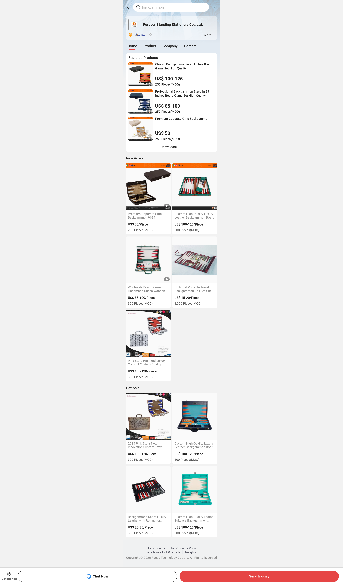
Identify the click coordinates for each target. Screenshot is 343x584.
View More (169, 147)
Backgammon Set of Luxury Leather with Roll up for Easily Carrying (147, 518)
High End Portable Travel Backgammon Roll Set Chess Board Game (194, 289)
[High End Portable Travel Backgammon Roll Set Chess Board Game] (194, 259)
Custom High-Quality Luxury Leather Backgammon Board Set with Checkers (194, 215)
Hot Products (156, 548)
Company (170, 45)
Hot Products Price (183, 548)
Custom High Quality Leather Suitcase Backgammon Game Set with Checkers (194, 518)
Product (149, 45)
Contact (190, 45)
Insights (190, 552)
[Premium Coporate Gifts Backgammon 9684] (148, 186)
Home (132, 45)
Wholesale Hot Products (163, 552)
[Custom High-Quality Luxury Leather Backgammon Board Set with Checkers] (194, 186)
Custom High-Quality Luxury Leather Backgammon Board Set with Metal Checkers (194, 445)
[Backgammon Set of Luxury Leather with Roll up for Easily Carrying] (148, 489)
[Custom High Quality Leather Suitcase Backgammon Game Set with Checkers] (194, 489)
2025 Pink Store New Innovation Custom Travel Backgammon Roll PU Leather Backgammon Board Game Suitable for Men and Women (148, 445)
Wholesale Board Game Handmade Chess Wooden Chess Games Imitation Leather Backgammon (146, 289)
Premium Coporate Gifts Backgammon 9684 (145, 215)
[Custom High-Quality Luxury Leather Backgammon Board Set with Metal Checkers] (194, 416)
